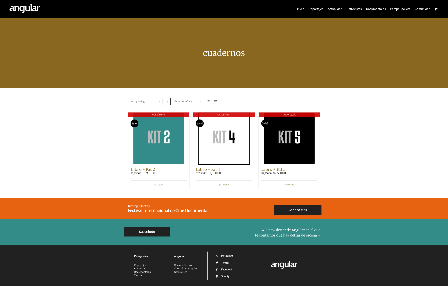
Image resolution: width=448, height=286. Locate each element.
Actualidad (140, 268)
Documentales (142, 272)
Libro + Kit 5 (273, 169)
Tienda (138, 275)
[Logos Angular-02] (284, 260)
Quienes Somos (183, 265)
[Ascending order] (167, 101)
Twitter (225, 262)
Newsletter (180, 272)
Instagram (227, 255)
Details (159, 184)
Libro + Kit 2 (143, 169)
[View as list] (215, 101)
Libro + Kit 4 (208, 169)
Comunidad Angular (185, 268)
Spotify (225, 276)
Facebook (226, 269)
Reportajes (140, 265)
